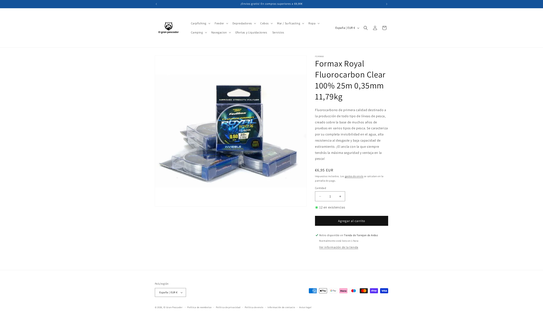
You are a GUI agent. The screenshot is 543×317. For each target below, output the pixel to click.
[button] (200, 23)
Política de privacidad (228, 307)
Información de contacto (281, 307)
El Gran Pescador (173, 307)
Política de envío (254, 307)
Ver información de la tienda (338, 247)
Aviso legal (305, 307)
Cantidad (320, 188)
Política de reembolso (199, 307)
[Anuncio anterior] (156, 4)
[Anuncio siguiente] (386, 4)
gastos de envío (354, 176)
